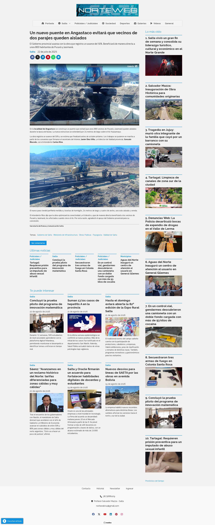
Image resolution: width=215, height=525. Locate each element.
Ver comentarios (38, 243)
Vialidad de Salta (110, 234)
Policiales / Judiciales (86, 23)
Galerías (141, 23)
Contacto (86, 488)
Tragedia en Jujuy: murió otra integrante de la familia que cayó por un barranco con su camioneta (163, 137)
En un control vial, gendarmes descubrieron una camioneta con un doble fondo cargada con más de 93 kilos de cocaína (106, 272)
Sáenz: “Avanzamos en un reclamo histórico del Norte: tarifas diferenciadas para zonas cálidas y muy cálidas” (45, 378)
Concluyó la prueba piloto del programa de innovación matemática (61, 265)
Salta (64, 23)
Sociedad (111, 23)
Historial (100, 488)
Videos (157, 23)
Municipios (126, 256)
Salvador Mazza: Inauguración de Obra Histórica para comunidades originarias (162, 91)
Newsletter (115, 488)
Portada (49, 23)
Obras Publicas (85, 234)
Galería (130, 66)
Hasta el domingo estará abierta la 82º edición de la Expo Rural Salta (122, 306)
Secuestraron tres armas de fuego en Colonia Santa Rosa (84, 266)
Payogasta (97, 234)
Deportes (125, 23)
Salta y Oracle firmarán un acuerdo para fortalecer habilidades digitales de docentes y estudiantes (84, 376)
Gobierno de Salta (44, 234)
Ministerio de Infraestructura (65, 234)
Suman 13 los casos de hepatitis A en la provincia (83, 304)
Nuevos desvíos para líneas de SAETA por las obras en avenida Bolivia (121, 374)
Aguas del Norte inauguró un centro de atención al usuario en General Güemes (130, 267)
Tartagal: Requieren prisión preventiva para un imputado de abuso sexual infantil (39, 269)
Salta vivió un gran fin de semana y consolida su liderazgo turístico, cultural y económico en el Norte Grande (163, 45)
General (169, 23)
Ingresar (129, 488)
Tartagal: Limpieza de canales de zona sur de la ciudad (163, 181)
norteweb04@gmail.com (107, 506)
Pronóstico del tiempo (154, 480)
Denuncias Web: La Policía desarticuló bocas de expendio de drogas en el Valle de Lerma (163, 223)
